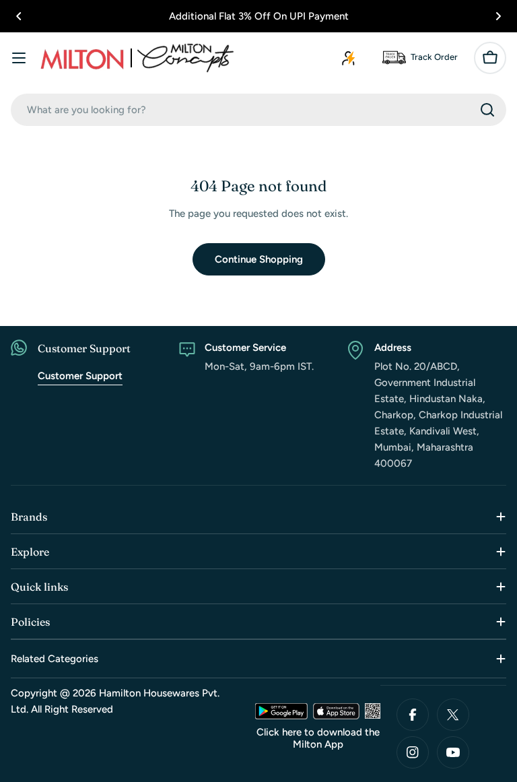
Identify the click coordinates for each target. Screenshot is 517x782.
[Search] (487, 110)
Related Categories (54, 659)
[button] (19, 16)
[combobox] (258, 110)
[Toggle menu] (19, 58)
